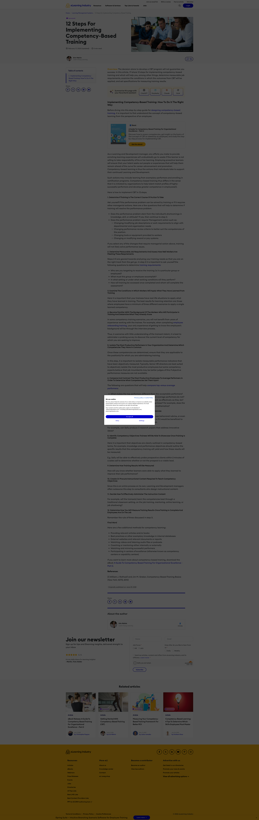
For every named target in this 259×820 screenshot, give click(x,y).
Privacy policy (138, 398)
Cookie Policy (148, 398)
